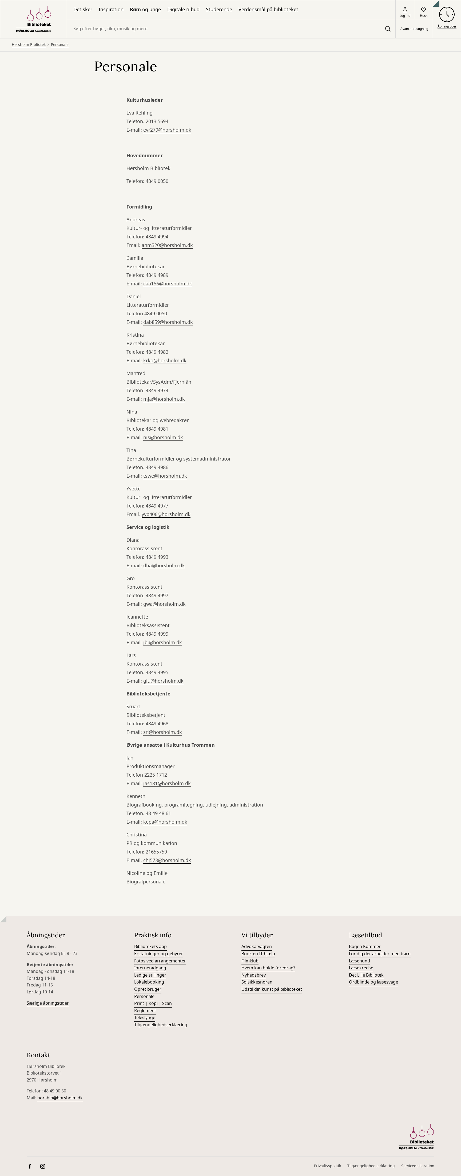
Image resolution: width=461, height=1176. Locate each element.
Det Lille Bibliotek (366, 975)
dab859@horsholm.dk (168, 322)
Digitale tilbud (183, 9)
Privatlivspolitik (327, 1166)
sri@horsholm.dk (162, 732)
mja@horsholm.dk (164, 399)
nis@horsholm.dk (163, 437)
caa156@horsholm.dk (167, 283)
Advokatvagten (256, 946)
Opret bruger (147, 989)
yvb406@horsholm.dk (166, 514)
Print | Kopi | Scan (153, 1003)
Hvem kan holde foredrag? (268, 968)
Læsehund (359, 961)
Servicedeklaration (417, 1166)
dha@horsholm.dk (164, 565)
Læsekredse (361, 968)
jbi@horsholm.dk (162, 642)
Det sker (82, 9)
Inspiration (111, 9)
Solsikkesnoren (256, 982)
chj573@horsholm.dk (167, 860)
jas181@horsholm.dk (167, 783)
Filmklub (250, 961)
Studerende (219, 9)
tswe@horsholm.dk (165, 476)
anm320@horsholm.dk (167, 245)
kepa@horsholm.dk (165, 822)
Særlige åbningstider (48, 1003)
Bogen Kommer (365, 946)
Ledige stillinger (150, 975)
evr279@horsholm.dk (167, 130)
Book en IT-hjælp (258, 954)
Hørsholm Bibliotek (29, 45)
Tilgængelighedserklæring (160, 1025)
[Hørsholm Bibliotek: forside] (33, 19)
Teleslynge (144, 1017)
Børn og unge (145, 9)
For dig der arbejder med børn (380, 954)
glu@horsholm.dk (163, 681)
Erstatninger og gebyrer (158, 954)
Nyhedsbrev (253, 975)
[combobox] (231, 28)
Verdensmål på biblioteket (268, 9)
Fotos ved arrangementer (160, 961)
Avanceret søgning (414, 28)
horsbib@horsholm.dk (60, 1098)
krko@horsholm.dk (164, 360)
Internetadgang (150, 968)
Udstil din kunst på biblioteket (271, 989)
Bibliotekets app (150, 946)
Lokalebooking (149, 982)
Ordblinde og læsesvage (373, 982)
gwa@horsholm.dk (164, 604)
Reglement (145, 1011)
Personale (60, 45)
